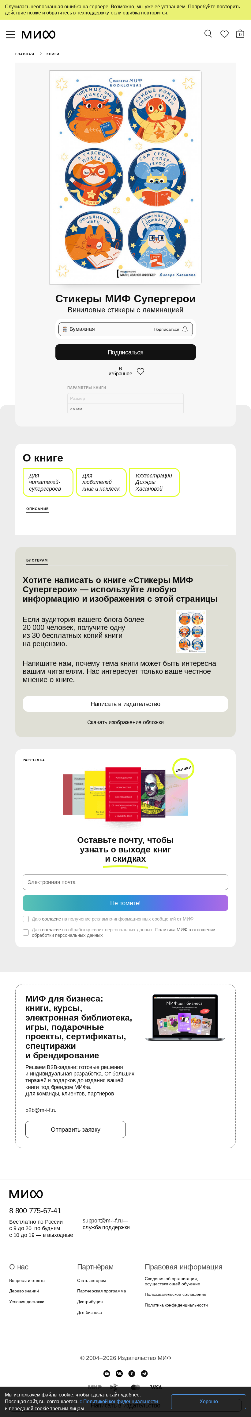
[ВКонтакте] (119, 1373)
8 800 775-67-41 (35, 1211)
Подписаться (126, 352)
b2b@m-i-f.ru (41, 1110)
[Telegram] (144, 1373)
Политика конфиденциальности (176, 1305)
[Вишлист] (224, 35)
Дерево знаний (24, 1290)
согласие (51, 918)
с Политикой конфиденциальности (119, 1401)
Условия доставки (26, 1301)
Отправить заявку (75, 1129)
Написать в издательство (125, 704)
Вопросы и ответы (27, 1280)
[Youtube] (106, 1373)
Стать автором (91, 1280)
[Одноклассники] (131, 1373)
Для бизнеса (89, 1312)
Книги (53, 54)
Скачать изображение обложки (125, 722)
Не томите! (125, 903)
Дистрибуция (90, 1301)
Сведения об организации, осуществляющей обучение (172, 1281)
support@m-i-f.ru (103, 1221)
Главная (24, 54)
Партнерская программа (101, 1290)
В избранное (120, 371)
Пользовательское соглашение (175, 1294)
